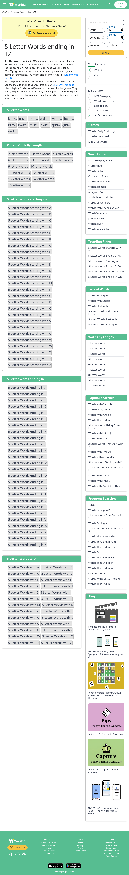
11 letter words (19, 173)
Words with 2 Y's (97, 438)
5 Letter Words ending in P (27, 482)
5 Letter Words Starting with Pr (106, 271)
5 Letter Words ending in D (27, 406)
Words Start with (98, 306)
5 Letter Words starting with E (29, 233)
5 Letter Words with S (23, 624)
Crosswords (93, 4)
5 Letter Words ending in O (27, 475)
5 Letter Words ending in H (27, 431)
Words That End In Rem (102, 541)
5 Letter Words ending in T (27, 507)
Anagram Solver (97, 192)
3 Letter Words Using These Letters (104, 427)
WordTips (6, 12)
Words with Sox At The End (104, 578)
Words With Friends (105, 101)
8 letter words (63, 160)
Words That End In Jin (100, 562)
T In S (91, 504)
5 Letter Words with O (24, 611)
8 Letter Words (96, 375)
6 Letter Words (96, 364)
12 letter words (43, 173)
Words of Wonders (99, 202)
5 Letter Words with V (57, 630)
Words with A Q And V (101, 457)
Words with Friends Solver (103, 208)
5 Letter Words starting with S (29, 321)
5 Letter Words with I (23, 592)
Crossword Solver (98, 176)
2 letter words (18, 154)
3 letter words (40, 154)
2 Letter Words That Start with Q (105, 517)
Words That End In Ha (101, 557)
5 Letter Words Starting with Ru (104, 249)
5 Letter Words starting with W (30, 346)
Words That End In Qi (100, 584)
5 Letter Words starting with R (29, 315)
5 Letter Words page (63, 84)
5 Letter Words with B (56, 567)
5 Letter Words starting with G (29, 245)
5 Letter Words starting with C (29, 220)
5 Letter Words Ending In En (104, 266)
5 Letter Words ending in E (27, 413)
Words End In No (98, 552)
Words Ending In (98, 295)
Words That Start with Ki (102, 536)
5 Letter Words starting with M (30, 283)
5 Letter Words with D (57, 573)
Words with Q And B (100, 404)
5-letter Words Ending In (102, 324)
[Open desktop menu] (4, 5)
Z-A (96, 79)
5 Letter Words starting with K (29, 271)
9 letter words (18, 166)
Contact (80, 843)
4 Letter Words (96, 354)
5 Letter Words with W (24, 636)
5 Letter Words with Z (56, 643)
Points (98, 70)
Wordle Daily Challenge (101, 131)
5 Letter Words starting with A (29, 208)
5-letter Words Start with (102, 319)
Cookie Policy (80, 850)
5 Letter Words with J (55, 592)
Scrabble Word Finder (100, 197)
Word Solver (95, 223)
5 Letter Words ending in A (27, 387)
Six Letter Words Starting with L (105, 469)
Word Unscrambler (99, 181)
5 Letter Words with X (57, 636)
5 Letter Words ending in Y (27, 538)
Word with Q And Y (99, 409)
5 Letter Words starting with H (29, 252)
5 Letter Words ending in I (26, 438)
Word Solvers (39, 4)
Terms (80, 848)
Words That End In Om (101, 547)
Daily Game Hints (73, 4)
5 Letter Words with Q (24, 617)
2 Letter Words (96, 343)
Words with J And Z (99, 480)
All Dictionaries (103, 115)
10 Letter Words (97, 385)
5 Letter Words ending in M (27, 463)
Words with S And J (99, 475)
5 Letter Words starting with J (29, 264)
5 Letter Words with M (24, 605)
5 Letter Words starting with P (29, 302)
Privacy (80, 845)
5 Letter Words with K (23, 599)
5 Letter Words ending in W (27, 526)
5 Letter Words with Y (23, 643)
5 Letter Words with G (23, 586)
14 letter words (43, 179)
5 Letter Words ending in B (27, 394)
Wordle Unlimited (98, 136)
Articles (49, 848)
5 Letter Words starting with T (29, 327)
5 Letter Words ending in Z (27, 544)
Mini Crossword (97, 141)
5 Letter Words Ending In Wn (105, 276)
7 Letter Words (96, 369)
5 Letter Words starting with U (29, 333)
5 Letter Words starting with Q (30, 308)
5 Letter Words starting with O (30, 296)
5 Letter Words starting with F (29, 239)
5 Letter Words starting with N (29, 289)
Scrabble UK (101, 110)
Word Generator (97, 213)
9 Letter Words (96, 380)
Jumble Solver (96, 218)
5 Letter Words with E (23, 580)
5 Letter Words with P (57, 611)
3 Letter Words (96, 348)
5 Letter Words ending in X (27, 532)
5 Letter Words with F (56, 580)
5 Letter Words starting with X (29, 352)
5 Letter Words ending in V (27, 519)
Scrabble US (101, 105)
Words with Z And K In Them (104, 486)
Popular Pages (49, 850)
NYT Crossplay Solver (100, 160)
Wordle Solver (96, 171)
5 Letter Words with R (57, 617)
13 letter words (19, 179)
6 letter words (18, 160)
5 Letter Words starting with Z (29, 365)
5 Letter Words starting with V (29, 340)
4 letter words (63, 154)
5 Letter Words (96, 359)
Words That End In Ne (101, 568)
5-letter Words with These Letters (103, 313)
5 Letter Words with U (23, 630)
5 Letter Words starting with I (29, 258)
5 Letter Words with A (23, 567)
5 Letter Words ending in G (27, 425)
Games (55, 4)
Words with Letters (99, 300)
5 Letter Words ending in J (26, 444)
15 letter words (19, 185)
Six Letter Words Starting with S (105, 530)
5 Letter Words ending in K (27, 450)
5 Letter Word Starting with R (105, 462)
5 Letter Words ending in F (27, 419)
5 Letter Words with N (57, 605)
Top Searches (48, 853)
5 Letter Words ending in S (27, 501)
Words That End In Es (100, 420)
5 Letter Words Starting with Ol (106, 261)
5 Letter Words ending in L (27, 457)
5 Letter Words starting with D (29, 227)
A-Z (96, 74)
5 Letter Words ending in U (27, 513)
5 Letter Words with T (56, 624)
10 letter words (41, 166)
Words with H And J (99, 433)
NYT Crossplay (102, 96)
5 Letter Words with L (56, 599)
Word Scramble (97, 186)
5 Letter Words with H (57, 586)
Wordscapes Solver (99, 229)
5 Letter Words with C (23, 573)
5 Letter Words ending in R (27, 494)
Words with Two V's (99, 451)
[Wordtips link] (18, 5)
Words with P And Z (99, 414)
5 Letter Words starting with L (29, 277)
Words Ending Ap (98, 523)
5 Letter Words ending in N (27, 469)
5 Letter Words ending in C (27, 400)
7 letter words (40, 160)
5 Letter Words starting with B (29, 214)
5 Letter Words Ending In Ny (104, 255)
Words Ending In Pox (100, 510)
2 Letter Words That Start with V (105, 445)
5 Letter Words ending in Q (27, 488)
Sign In (120, 4)
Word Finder (95, 165)
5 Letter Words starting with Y (29, 359)
